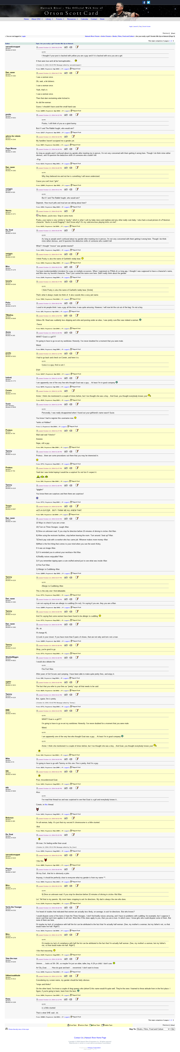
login (130, 26)
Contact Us (78, 1038)
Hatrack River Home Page (95, 1038)
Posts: (40, 69)
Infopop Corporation (94, 1047)
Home (26, 19)
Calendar (84, 19)
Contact (94, 19)
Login (24, 36)
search (136, 26)
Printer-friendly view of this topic (18, 1029)
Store (102, 19)
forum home (146, 26)
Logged (66, 69)
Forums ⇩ (60, 19)
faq (140, 26)
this (46, 804)
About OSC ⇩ (37, 19)
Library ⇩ (49, 19)
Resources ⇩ (72, 19)
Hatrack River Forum (92, 36)
